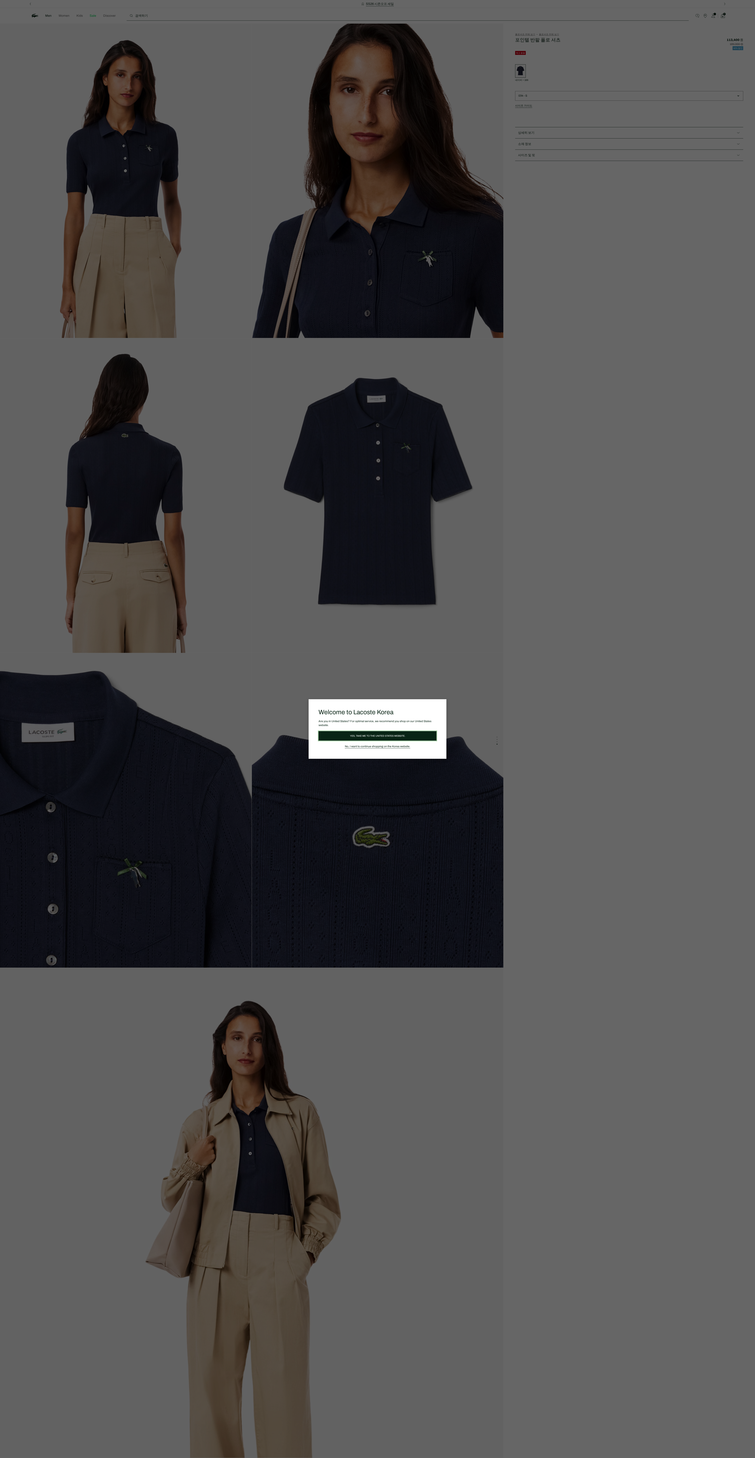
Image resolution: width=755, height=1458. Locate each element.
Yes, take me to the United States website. (377, 736)
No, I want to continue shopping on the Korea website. (377, 746)
